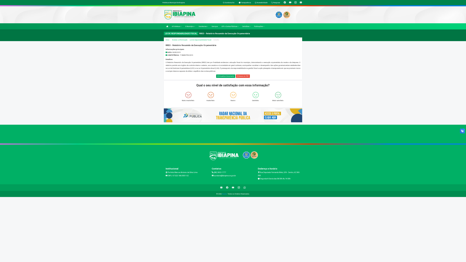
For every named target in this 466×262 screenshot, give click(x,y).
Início (168, 40)
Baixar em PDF (243, 76)
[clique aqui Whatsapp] (245, 187)
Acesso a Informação (179, 40)
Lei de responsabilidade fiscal (200, 40)
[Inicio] (167, 26)
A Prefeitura (176, 26)
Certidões (246, 26)
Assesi (224, 194)
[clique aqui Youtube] (233, 187)
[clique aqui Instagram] (239, 187)
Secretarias (203, 26)
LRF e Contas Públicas (229, 26)
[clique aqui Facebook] (227, 187)
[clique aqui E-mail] (221, 187)
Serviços (215, 26)
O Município (189, 26)
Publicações (258, 26)
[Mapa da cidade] (233, 134)
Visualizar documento (226, 76)
